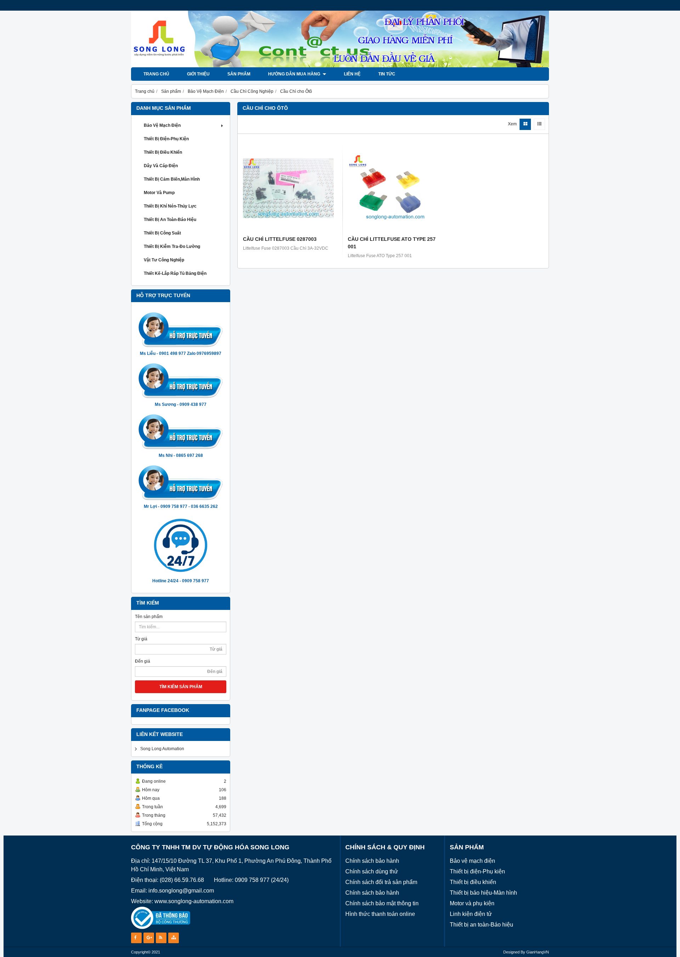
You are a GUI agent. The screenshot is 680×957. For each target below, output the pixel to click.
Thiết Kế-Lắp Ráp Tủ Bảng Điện (175, 273)
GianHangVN (537, 952)
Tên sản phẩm (149, 616)
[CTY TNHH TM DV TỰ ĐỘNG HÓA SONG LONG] (340, 65)
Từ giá (141, 638)
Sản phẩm (238, 74)
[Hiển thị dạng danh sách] (539, 124)
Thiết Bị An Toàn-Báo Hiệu (170, 219)
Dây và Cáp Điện (161, 165)
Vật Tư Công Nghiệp (164, 259)
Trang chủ (156, 74)
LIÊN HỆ (352, 74)
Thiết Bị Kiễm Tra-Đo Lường (172, 246)
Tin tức (386, 74)
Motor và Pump (159, 192)
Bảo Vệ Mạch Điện (162, 125)
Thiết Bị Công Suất (162, 233)
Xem (512, 123)
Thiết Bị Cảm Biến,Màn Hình (172, 179)
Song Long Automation (162, 748)
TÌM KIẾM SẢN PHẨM (180, 686)
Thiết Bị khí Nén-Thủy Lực (170, 206)
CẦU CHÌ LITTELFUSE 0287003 (280, 239)
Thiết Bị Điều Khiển (163, 152)
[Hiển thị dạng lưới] (525, 124)
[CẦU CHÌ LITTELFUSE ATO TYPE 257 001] (393, 188)
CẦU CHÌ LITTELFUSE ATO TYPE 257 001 (392, 242)
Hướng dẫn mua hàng (294, 74)
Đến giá (142, 661)
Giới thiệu (198, 74)
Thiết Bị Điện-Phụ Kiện (166, 138)
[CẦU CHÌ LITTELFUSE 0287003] (288, 188)
